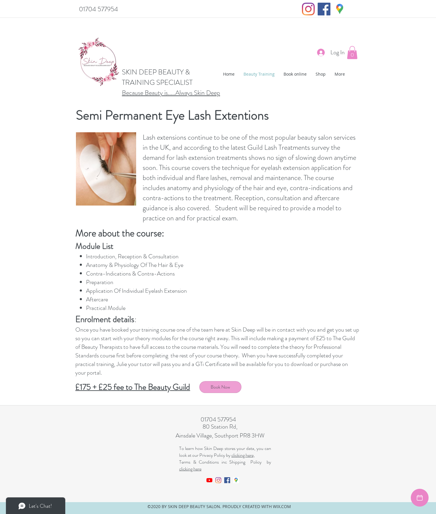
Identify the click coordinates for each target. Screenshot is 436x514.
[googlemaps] (339, 9)
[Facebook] (324, 9)
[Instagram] (308, 9)
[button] (352, 52)
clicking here (190, 468)
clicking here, (243, 455)
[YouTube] (209, 480)
